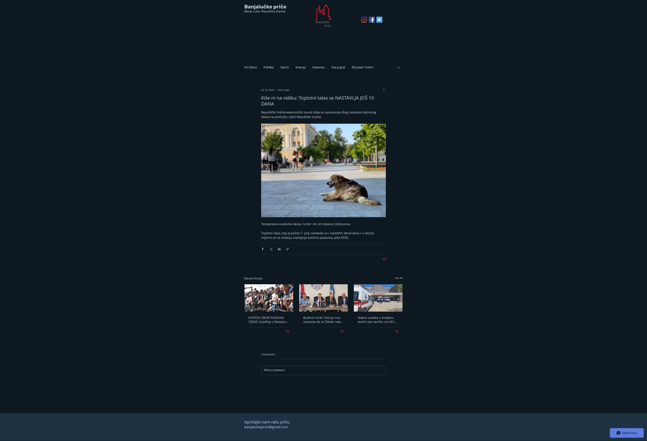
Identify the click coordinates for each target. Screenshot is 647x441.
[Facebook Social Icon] (372, 20)
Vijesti (284, 67)
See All (399, 278)
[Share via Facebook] (262, 249)
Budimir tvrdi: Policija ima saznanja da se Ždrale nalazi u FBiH (323, 320)
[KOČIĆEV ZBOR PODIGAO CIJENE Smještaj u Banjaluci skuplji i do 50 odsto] (268, 298)
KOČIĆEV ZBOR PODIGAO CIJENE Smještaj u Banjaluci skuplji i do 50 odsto (268, 320)
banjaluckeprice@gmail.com (266, 427)
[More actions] (384, 90)
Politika (269, 67)
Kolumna (319, 67)
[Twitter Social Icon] (379, 20)
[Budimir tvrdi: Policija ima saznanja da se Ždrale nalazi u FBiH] (323, 298)
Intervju (301, 67)
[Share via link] (287, 249)
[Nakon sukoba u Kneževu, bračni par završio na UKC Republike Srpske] (378, 298)
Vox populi (338, 67)
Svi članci (250, 67)
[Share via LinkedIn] (279, 249)
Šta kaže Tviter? (363, 67)
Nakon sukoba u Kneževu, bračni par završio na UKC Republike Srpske (376, 320)
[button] (398, 67)
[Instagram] (364, 20)
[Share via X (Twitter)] (271, 249)
